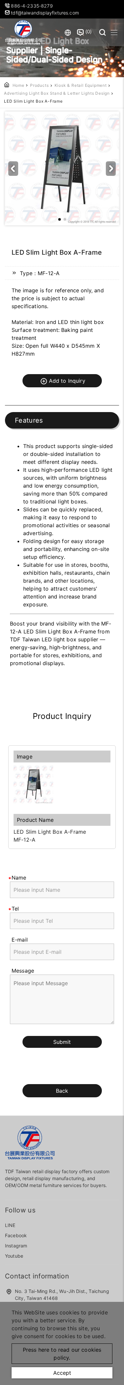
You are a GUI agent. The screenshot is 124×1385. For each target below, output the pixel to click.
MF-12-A (24, 839)
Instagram (16, 1245)
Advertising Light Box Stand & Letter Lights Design (57, 93)
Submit (62, 1042)
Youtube (14, 1256)
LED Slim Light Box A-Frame (50, 831)
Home (18, 85)
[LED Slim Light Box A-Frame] (62, 784)
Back (62, 1090)
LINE (10, 1225)
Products (39, 85)
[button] (111, 168)
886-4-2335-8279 (32, 6)
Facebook (16, 1235)
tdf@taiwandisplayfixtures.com (44, 13)
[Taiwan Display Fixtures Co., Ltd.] (23, 32)
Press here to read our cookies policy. (62, 1353)
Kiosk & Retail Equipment (81, 85)
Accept (62, 1372)
